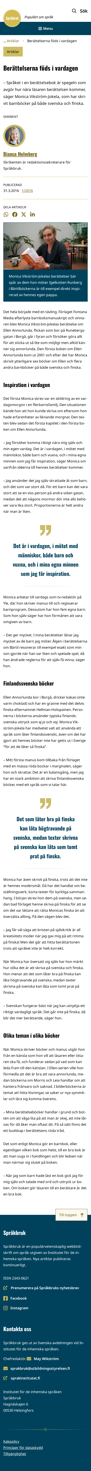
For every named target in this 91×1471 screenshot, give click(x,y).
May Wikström (46, 1358)
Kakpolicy (11, 1441)
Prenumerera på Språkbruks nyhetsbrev (41, 1288)
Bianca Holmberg (20, 153)
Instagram (19, 1308)
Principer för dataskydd (23, 1447)
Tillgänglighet (14, 1453)
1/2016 (27, 190)
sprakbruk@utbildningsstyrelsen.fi (40, 1368)
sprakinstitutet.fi (21, 1378)
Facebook (18, 1298)
